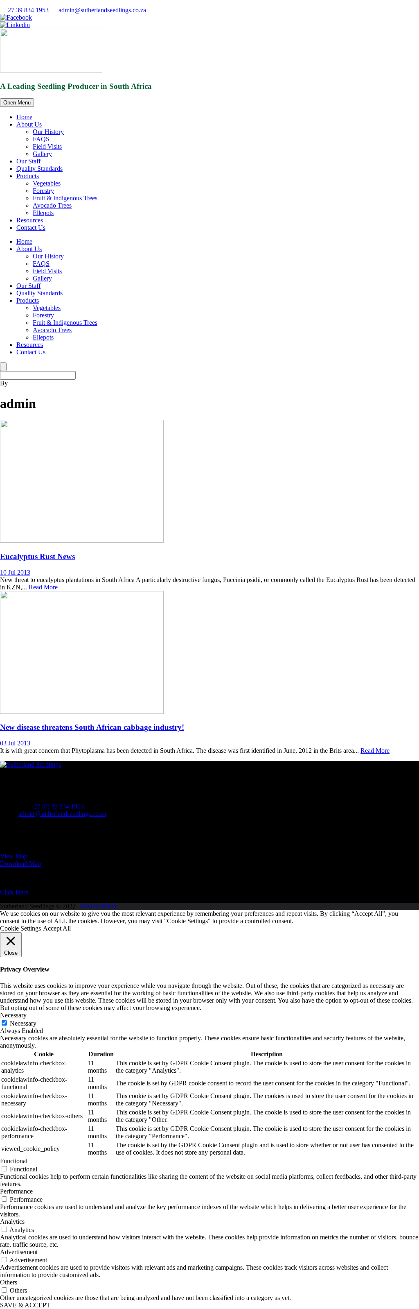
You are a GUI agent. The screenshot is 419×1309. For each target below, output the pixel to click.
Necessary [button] (13, 1015)
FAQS (41, 139)
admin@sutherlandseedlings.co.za (102, 10)
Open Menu (17, 103)
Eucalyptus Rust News (37, 556)
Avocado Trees (52, 205)
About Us (29, 124)
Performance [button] (16, 1191)
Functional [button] (13, 1160)
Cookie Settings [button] (20, 928)
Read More (43, 587)
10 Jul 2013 (15, 572)
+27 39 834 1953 (26, 10)
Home (24, 116)
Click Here (14, 892)
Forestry (43, 190)
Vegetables (47, 183)
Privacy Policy (99, 906)
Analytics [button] (12, 1221)
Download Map (20, 863)
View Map (13, 856)
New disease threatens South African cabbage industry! (92, 727)
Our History (48, 131)
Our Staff (28, 161)
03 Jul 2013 (15, 743)
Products (27, 175)
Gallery (42, 153)
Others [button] (8, 1282)
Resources (29, 220)
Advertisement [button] (19, 1251)
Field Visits (47, 146)
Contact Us (30, 227)
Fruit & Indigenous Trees (65, 198)
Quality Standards (39, 168)
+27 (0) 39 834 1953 (57, 806)
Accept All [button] (57, 928)
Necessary (23, 1023)
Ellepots (43, 212)
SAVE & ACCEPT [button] (25, 1305)
